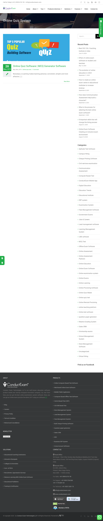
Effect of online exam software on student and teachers (87, 60)
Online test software (86, 312)
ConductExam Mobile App (88, 181)
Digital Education (85, 186)
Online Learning (84, 283)
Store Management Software (85, 345)
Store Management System (62, 410)
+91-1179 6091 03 (58, 483)
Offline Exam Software (87, 246)
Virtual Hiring (83, 356)
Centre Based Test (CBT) (61, 401)
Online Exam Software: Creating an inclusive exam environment (88, 132)
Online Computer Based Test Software (66, 383)
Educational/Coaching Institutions (15, 454)
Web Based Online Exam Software (64, 387)
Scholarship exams (85, 331)
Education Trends (85, 190)
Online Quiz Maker (85, 293)
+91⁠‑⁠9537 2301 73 (68, 486)
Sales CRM (83, 327)
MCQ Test (82, 242)
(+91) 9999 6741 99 (18, 2)
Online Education (85, 264)
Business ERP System (61, 441)
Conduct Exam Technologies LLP (27, 516)
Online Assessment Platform (85, 257)
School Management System (86, 337)
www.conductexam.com (62, 494)
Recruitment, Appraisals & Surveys (15, 473)
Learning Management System (87, 230)
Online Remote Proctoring (88, 302)
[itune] (60, 499)
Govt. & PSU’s (8, 468)
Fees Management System (62, 419)
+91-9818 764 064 (67, 480)
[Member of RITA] (76, 508)
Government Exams (86, 215)
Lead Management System (62, 414)
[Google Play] (73, 499)
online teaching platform (87, 307)
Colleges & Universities (11, 463)
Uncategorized (84, 351)
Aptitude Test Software (87, 149)
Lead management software (89, 224)
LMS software (84, 237)
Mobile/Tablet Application (62, 392)
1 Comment (35, 69)
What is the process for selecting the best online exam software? (87, 110)
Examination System (86, 205)
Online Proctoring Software (88, 288)
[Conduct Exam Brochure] (2, 258)
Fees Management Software (89, 210)
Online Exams (84, 278)
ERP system (83, 200)
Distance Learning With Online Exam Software (18, 477)
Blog (5, 405)
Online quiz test (27, 69)
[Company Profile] (2, 262)
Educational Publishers (11, 481)
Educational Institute (86, 195)
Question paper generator (62, 428)
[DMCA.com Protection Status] (76, 504)
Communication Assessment (84, 169)
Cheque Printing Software (88, 159)
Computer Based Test (86, 176)
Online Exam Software (87, 268)
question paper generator (88, 317)
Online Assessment (85, 251)
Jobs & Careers (84, 219)
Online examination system (88, 273)
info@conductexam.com (33, 2)
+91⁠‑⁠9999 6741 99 (65, 476)
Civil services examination (88, 163)
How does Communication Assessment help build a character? (88, 97)
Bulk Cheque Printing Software (63, 423)
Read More (67, 81)
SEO (55, 437)
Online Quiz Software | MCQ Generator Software (39, 66)
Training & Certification (11, 486)
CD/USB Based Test (60, 405)
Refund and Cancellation (12, 423)
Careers (6, 409)
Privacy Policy (8, 414)
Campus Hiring (84, 154)
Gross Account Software (62, 446)
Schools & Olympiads (10, 459)
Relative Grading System (87, 322)
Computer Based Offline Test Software (66, 396)
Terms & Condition (10, 418)
